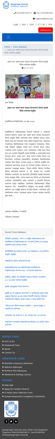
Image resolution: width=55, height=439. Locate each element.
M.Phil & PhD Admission (15, 370)
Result (7, 349)
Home (7, 46)
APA (50, 24)
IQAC (31, 24)
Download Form (12, 345)
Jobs (24, 24)
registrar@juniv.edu (44, 18)
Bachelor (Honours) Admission (18, 363)
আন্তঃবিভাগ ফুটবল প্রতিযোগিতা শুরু (17, 260)
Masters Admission (13, 367)
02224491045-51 (24, 13)
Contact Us (9, 352)
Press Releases (20, 46)
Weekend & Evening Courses (17, 374)
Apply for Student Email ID (16, 389)
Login (15, 24)
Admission (45, 30)
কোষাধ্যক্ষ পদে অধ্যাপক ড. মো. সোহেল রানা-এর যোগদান (25, 315)
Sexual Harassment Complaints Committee (24, 396)
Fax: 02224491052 (44, 13)
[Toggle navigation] (8, 37)
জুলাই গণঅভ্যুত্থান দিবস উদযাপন (17, 286)
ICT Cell (41, 24)
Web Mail (8, 385)
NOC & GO (9, 341)
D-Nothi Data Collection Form (18, 392)
